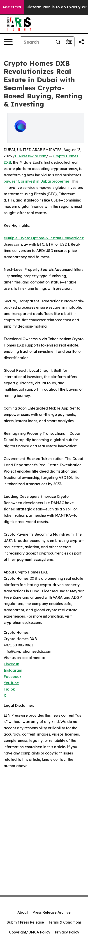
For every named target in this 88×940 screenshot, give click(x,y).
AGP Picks (12, 7)
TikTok (9, 689)
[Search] (58, 42)
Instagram (13, 670)
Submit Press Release (25, 922)
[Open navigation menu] (8, 41)
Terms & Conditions (65, 922)
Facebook (12, 676)
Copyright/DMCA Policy (29, 932)
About (22, 912)
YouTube (11, 683)
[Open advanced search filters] (68, 42)
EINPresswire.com (30, 156)
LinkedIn (11, 664)
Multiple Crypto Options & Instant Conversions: (44, 238)
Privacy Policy (67, 932)
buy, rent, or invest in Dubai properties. (37, 181)
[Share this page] (81, 41)
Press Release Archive (51, 912)
